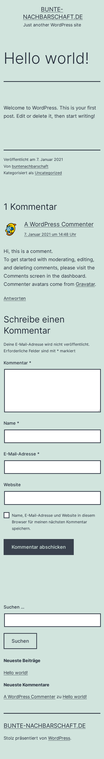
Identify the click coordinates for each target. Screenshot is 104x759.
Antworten (15, 298)
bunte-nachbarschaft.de (45, 725)
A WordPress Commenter (59, 224)
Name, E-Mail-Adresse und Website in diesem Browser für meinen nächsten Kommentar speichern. (53, 522)
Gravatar (85, 284)
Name (11, 423)
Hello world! (16, 672)
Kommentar (17, 362)
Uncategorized (48, 172)
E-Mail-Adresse (21, 453)
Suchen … (14, 607)
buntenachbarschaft (30, 166)
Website (12, 484)
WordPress (59, 738)
